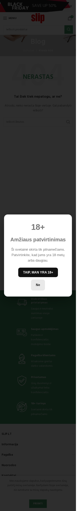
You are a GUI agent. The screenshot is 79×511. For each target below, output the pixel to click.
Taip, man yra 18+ (38, 272)
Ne (38, 285)
